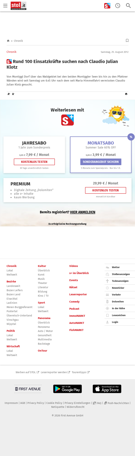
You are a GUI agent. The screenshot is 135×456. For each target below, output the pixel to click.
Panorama (44, 318)
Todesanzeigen (120, 280)
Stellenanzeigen (121, 274)
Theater (42, 283)
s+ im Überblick (79, 273)
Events (73, 280)
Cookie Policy (54, 403)
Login (115, 322)
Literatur (43, 287)
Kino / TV (43, 295)
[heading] (67, 64)
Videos (73, 266)
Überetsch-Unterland (19, 315)
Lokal (10, 270)
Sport (41, 302)
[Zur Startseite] (8, 41)
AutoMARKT (76, 323)
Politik (11, 331)
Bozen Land (13, 294)
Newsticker (118, 287)
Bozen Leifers (15, 290)
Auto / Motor (45, 331)
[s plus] (107, 5)
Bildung (42, 291)
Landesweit (13, 286)
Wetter (116, 267)
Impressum (11, 403)
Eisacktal (12, 298)
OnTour (42, 350)
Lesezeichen (119, 315)
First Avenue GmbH (72, 415)
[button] (127, 40)
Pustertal (12, 311)
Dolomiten (118, 301)
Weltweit (12, 274)
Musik (41, 278)
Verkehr (116, 294)
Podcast (74, 308)
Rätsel (73, 287)
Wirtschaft (13, 346)
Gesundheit (45, 335)
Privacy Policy (35, 403)
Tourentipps (79, 372)
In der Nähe (118, 308)
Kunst (41, 274)
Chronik (18, 40)
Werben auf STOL (26, 372)
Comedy (74, 301)
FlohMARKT (76, 330)
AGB (22, 403)
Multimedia (45, 339)
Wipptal (11, 324)
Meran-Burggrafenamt (19, 307)
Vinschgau (13, 319)
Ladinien (12, 302)
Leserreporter (78, 294)
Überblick (44, 270)
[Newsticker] (117, 5)
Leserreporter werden (54, 372)
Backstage (44, 343)
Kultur (42, 266)
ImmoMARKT (77, 316)
